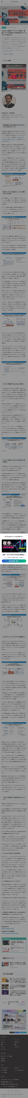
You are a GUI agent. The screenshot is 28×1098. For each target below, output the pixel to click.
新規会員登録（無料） (14, 561)
